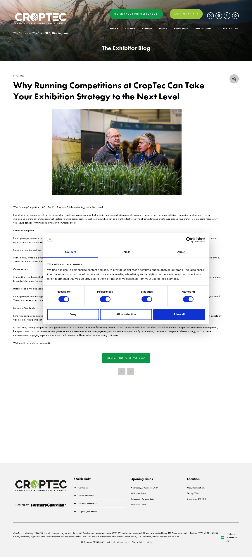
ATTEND (130, 28)
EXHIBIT (147, 28)
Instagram (235, 15)
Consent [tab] (70, 252)
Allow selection (126, 314)
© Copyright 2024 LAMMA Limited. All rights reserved (105, 542)
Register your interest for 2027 (136, 13)
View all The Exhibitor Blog (126, 358)
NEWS (163, 28)
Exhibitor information (87, 503)
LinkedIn (227, 15)
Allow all (179, 314)
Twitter (210, 15)
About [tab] (181, 252)
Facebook (218, 15)
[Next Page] (130, 371)
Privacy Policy (138, 542)
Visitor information (86, 495)
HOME (114, 28)
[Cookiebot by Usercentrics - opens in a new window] (189, 240)
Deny (73, 314)
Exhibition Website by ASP (232, 537)
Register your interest (88, 511)
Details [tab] (126, 252)
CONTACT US (230, 28)
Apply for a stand (186, 13)
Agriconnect (205, 28)
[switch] (105, 299)
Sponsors (181, 28)
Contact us (83, 487)
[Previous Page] (121, 371)
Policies (149, 542)
